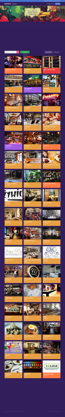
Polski (48, 4)
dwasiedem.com (23, 411)
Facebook (50, 411)
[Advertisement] (32, 38)
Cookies (59, 411)
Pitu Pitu (6, 411)
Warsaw (14, 4)
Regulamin (55, 411)
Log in (58, 3)
